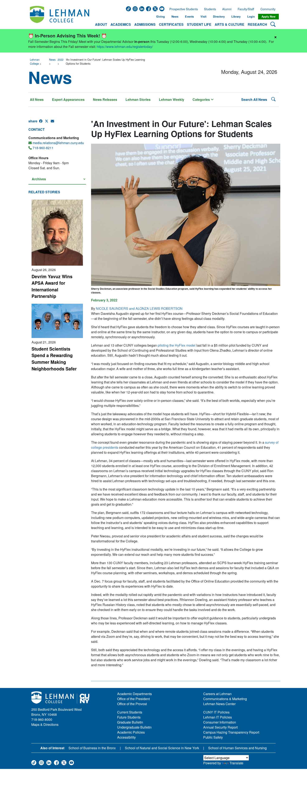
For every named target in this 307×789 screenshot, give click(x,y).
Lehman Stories (138, 99)
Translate (236, 763)
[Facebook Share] (42, 123)
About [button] (101, 24)
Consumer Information (219, 722)
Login (251, 16)
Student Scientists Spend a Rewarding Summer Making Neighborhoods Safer (54, 359)
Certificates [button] (171, 24)
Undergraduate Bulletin (134, 727)
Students (210, 9)
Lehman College (34, 61)
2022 (60, 59)
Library (236, 16)
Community (269, 9)
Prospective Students (182, 9)
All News (37, 99)
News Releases (105, 99)
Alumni (226, 9)
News (174, 16)
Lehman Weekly (171, 99)
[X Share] (48, 123)
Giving (160, 16)
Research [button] (257, 24)
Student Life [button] (199, 24)
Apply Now (268, 16)
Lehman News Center (219, 703)
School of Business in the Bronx (92, 747)
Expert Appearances (68, 99)
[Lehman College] (59, 16)
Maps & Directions (44, 724)
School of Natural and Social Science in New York (162, 747)
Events (189, 16)
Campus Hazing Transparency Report (231, 732)
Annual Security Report (220, 727)
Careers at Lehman (217, 693)
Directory (219, 16)
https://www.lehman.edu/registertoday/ (125, 46)
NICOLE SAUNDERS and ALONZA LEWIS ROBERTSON (139, 308)
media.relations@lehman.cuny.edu (58, 142)
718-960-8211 (43, 147)
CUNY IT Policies (216, 712)
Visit (203, 16)
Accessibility (126, 737)
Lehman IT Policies (217, 717)
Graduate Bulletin (130, 722)
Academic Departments (134, 693)
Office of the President (133, 698)
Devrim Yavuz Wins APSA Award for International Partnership (52, 286)
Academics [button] (120, 24)
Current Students (129, 712)
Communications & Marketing (225, 698)
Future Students (129, 717)
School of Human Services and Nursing (237, 747)
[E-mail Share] (54, 123)
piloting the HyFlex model (176, 345)
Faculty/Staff (246, 9)
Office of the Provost (132, 703)
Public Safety (213, 737)
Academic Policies (131, 732)
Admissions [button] (145, 24)
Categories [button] (202, 99)
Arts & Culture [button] (229, 24)
